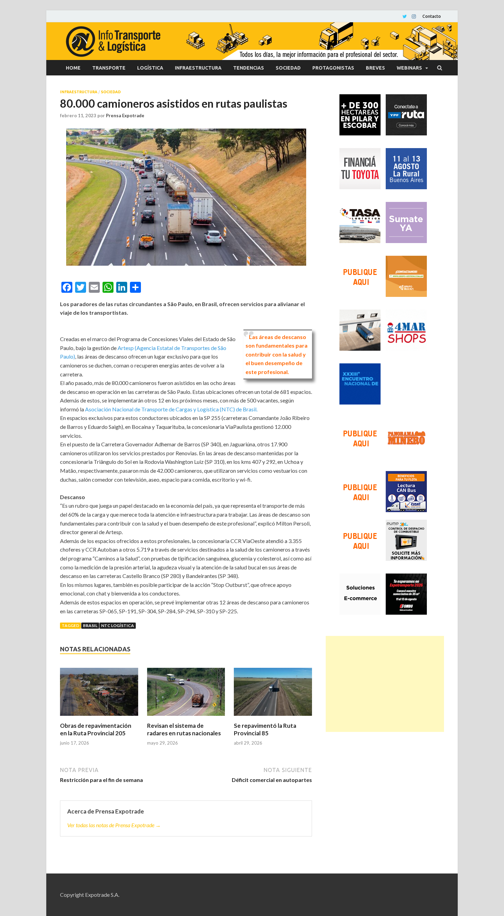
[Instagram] (414, 16)
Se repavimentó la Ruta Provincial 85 (265, 729)
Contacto (431, 16)
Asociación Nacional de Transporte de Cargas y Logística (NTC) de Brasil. (171, 409)
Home (73, 68)
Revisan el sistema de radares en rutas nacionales (184, 729)
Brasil (90, 625)
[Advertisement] (385, 684)
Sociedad (288, 68)
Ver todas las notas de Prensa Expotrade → (114, 825)
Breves (375, 68)
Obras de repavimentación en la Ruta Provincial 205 (95, 729)
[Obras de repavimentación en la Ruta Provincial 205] (99, 695)
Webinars (409, 68)
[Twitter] (405, 16)
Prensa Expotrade (125, 115)
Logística (150, 68)
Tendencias (248, 68)
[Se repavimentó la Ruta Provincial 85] (273, 695)
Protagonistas (333, 68)
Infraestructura (198, 68)
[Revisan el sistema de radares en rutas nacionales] (186, 695)
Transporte (108, 68)
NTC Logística (117, 625)
